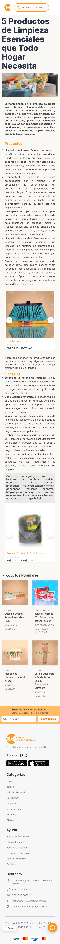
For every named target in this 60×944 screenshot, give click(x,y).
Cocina (7, 610)
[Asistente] (52, 927)
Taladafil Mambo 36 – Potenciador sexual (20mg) (44, 617)
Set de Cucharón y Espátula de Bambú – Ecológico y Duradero (44, 680)
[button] (54, 7)
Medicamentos (42, 610)
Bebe (6, 670)
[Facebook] (21, 755)
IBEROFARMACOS (44, 625)
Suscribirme (48, 719)
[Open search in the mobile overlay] (31, 7)
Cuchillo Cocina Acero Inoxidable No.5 (14, 617)
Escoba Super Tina (17, 341)
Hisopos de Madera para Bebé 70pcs (14, 677)
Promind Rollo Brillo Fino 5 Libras (25, 553)
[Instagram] (26, 755)
